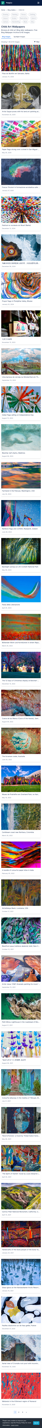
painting (15, 14)
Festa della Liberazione (11, 605)
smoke (14, 18)
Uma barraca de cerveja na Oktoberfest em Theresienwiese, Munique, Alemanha (21, 377)
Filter (37, 42)
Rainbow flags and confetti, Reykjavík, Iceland (20, 529)
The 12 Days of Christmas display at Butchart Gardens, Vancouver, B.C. (21, 681)
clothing (32, 14)
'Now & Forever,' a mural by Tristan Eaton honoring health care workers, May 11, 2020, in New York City (21, 1136)
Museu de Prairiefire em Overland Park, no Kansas (21, 794)
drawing (5, 14)
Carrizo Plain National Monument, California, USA (21, 1212)
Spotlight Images (19, 36)
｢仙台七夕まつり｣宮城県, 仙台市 (14, 1060)
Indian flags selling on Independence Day (18, 415)
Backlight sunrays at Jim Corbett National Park (20, 567)
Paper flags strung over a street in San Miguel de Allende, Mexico (21, 149)
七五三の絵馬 (7, 339)
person (23, 14)
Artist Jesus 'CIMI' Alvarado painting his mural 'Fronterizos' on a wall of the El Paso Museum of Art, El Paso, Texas (21, 984)
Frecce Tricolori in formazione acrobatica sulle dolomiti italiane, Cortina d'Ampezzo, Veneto (21, 187)
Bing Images (6, 36)
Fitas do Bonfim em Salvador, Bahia (15, 73)
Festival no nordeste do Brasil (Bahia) (16, 225)
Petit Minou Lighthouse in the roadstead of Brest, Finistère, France (21, 1022)
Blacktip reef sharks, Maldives (13, 453)
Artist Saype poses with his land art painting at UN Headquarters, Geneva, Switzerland (21, 111)
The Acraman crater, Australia (13, 756)
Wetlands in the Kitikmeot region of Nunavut (19, 1401)
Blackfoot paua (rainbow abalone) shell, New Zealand (21, 946)
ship (32, 22)
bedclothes (24, 18)
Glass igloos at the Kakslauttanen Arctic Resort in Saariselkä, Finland (21, 1287)
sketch (33, 18)
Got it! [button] (36, 1423)
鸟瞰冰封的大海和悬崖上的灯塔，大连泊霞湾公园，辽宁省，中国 (21, 263)
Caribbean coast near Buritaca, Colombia (18, 832)
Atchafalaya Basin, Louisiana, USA (15, 908)
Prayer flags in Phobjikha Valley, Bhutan (17, 301)
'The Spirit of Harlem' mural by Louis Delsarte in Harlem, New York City (21, 1174)
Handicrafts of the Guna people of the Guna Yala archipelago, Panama (21, 1250)
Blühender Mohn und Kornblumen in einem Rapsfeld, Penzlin (21, 643)
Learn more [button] (14, 1425)
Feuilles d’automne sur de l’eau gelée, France (19, 1325)
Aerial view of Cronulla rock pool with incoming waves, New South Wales (21, 1363)
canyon (5, 18)
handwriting (16, 22)
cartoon (5, 22)
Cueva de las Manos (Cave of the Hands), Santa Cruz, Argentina (21, 718)
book (25, 22)
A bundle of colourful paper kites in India (18, 870)
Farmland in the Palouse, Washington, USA (18, 491)
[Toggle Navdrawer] (38, 2)
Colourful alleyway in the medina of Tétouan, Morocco (21, 1098)
